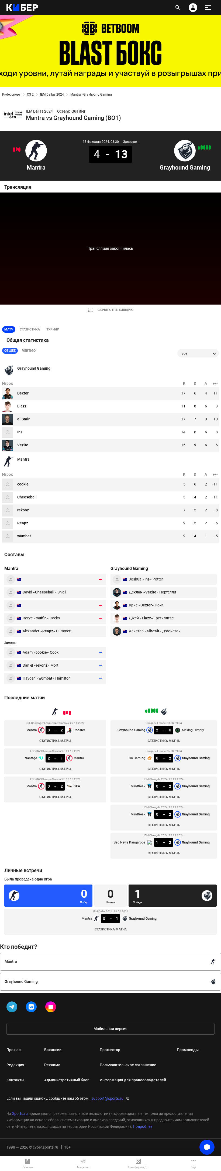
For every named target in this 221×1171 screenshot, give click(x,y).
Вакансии (52, 1050)
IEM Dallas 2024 (52, 94)
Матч (8, 329)
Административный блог (66, 1080)
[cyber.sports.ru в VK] (32, 1007)
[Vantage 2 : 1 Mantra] (17, 149)
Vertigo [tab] (29, 351)
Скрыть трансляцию (115, 310)
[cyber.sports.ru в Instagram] (51, 1007)
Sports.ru (20, 1113)
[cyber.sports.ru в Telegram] (12, 1007)
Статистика (30, 329)
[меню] (208, 7)
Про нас (13, 1050)
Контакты (15, 1080)
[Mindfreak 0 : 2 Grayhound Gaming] (202, 147)
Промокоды (188, 1050)
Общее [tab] (10, 351)
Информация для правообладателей (133, 1080)
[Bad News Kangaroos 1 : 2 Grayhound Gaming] (199, 148)
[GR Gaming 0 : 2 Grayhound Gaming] (207, 147)
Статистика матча (55, 741)
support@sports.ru (107, 1098)
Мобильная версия (110, 1029)
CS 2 (30, 94)
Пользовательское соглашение (128, 1065)
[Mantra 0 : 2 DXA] (14, 149)
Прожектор (110, 1050)
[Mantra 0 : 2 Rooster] (19, 149)
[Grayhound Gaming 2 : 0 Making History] (210, 147)
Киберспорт (11, 94)
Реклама (52, 1065)
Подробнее (142, 1126)
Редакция (15, 1065)
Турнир (52, 329)
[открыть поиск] (177, 7)
